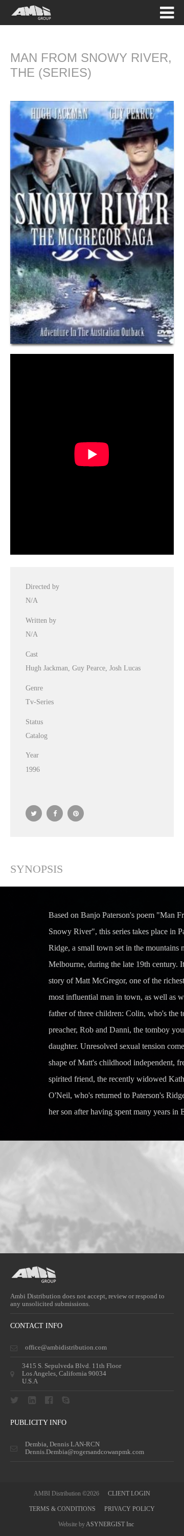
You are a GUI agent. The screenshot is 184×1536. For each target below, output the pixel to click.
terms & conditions (62, 1508)
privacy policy (129, 1508)
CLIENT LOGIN (129, 1493)
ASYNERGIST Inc (110, 1524)
